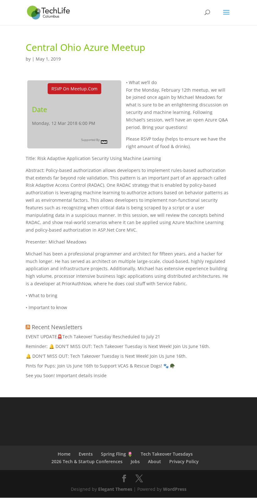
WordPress (174, 489)
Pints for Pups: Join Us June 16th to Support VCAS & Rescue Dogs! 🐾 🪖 (100, 366)
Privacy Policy (184, 461)
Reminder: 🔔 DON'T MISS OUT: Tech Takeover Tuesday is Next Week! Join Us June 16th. (118, 346)
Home (64, 454)
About (154, 461)
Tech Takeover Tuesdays (167, 454)
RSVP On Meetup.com (74, 89)
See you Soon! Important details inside (66, 375)
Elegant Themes (115, 489)
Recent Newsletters (57, 327)
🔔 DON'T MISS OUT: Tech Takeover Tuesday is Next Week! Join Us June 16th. (106, 356)
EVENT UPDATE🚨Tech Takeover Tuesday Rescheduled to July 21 (93, 337)
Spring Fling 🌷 (117, 454)
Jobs (135, 461)
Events (86, 454)
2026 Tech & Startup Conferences (87, 461)
